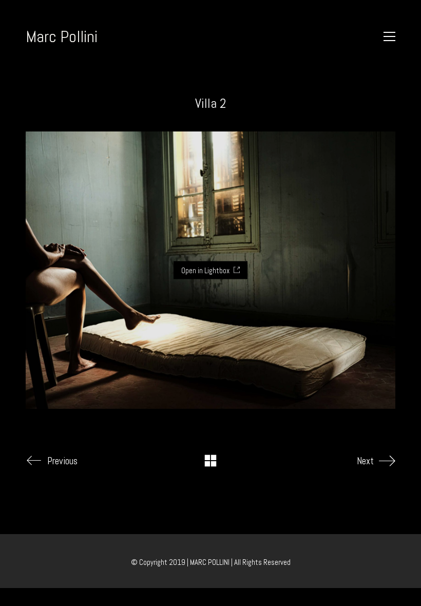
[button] (389, 36)
